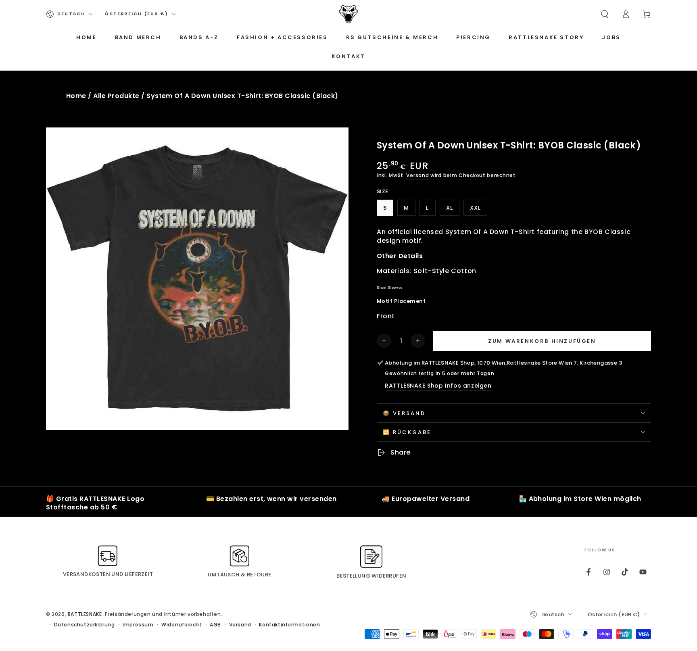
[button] (604, 14)
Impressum (138, 625)
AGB (215, 625)
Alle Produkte (116, 95)
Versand (417, 175)
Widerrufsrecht (181, 625)
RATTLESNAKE (85, 614)
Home (76, 95)
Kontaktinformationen (289, 625)
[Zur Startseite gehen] (348, 14)
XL (452, 210)
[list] (348, 503)
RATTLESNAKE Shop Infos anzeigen (438, 386)
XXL (478, 210)
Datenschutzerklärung (84, 625)
